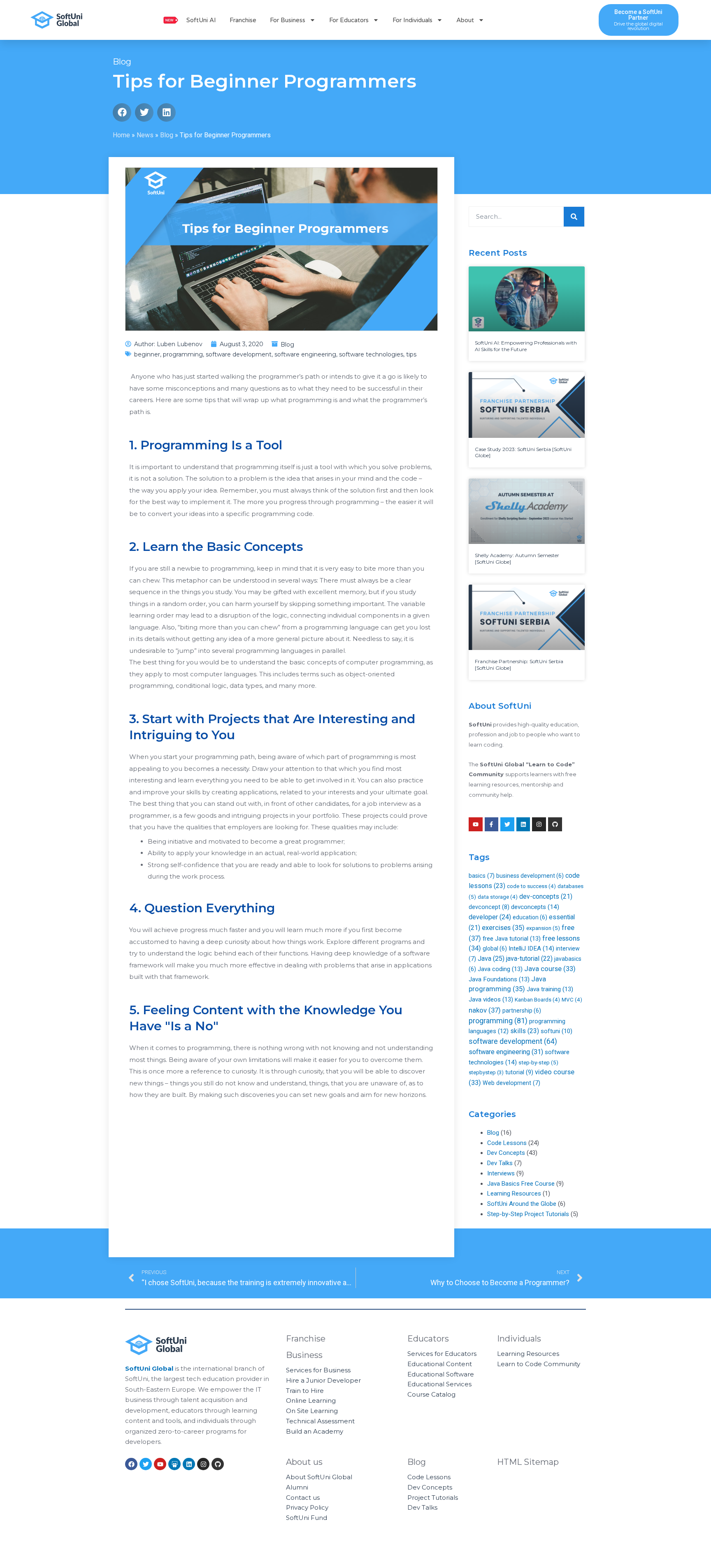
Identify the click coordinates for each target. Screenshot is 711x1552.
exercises (503, 928)
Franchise (243, 20)
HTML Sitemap (528, 1462)
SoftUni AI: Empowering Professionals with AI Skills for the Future (526, 346)
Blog (122, 62)
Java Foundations (499, 979)
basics (482, 875)
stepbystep (486, 1072)
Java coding (500, 969)
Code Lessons (507, 1143)
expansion (543, 928)
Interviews (501, 1173)
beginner (147, 354)
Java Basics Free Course (521, 1183)
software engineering (305, 354)
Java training (550, 989)
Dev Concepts (506, 1152)
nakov (485, 1010)
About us (304, 1462)
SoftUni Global (149, 1368)
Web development (511, 1083)
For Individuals (412, 20)
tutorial (519, 1072)
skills (524, 1031)
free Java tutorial (512, 938)
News (145, 135)
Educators (428, 1339)
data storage (498, 897)
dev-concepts (545, 896)
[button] (122, 112)
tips (411, 354)
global (495, 948)
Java (491, 958)
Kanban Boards (537, 1000)
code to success (531, 886)
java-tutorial (529, 958)
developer (490, 917)
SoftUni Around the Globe (521, 1203)
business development (530, 875)
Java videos (491, 999)
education (530, 917)
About (465, 20)
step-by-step (538, 1062)
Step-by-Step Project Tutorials (528, 1214)
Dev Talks (500, 1163)
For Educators (349, 20)
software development (239, 354)
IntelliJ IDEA (531, 948)
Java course (550, 969)
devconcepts (535, 907)
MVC (572, 1000)
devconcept (489, 907)
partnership (521, 1010)
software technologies (371, 354)
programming (183, 354)
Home (121, 135)
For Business (287, 20)
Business (304, 1355)
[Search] (574, 217)
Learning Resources (514, 1193)
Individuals (519, 1339)
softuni (556, 1031)
